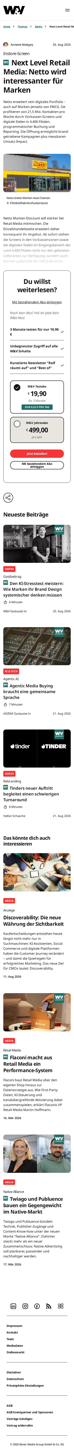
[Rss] (48, 1306)
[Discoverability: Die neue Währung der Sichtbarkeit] (37, 872)
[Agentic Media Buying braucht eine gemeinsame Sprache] (37, 646)
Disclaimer (14, 1372)
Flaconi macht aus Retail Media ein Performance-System (27, 1060)
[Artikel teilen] (8, 498)
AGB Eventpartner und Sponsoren (30, 1412)
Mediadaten (15, 1346)
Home (6, 26)
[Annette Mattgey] (5, 44)
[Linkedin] (13, 1306)
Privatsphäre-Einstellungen (25, 1385)
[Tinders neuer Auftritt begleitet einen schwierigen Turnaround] (37, 748)
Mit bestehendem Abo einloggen (37, 302)
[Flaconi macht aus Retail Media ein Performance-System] (37, 1012)
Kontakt (12, 1332)
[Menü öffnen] (67, 10)
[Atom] (60, 1306)
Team (10, 1339)
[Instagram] (25, 1306)
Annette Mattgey (22, 45)
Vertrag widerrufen (20, 1425)
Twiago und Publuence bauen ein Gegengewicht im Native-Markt (33, 1202)
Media (38, 26)
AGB (9, 1406)
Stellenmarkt (15, 1352)
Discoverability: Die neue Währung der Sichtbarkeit (33, 917)
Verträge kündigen (19, 1419)
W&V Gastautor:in (15, 611)
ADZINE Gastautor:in (17, 713)
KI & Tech (11, 671)
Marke (9, 569)
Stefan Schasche (14, 816)
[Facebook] (37, 1306)
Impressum (14, 1326)
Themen (23, 26)
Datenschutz (15, 1379)
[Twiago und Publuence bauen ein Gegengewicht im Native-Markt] (37, 1154)
